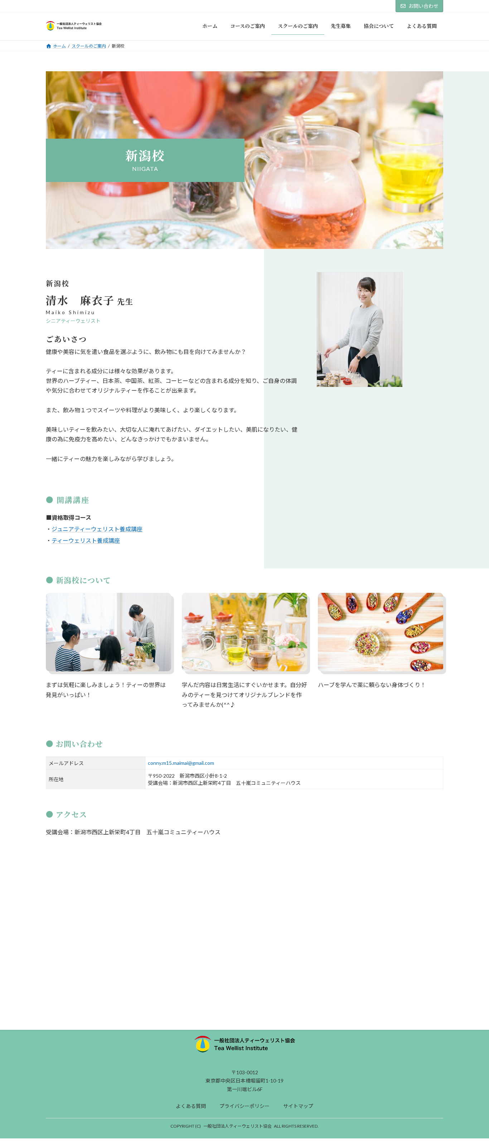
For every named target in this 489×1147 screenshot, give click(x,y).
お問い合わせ (423, 6)
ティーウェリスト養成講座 (86, 540)
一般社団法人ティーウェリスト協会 (237, 1126)
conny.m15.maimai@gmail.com (181, 763)
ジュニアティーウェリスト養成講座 (97, 528)
